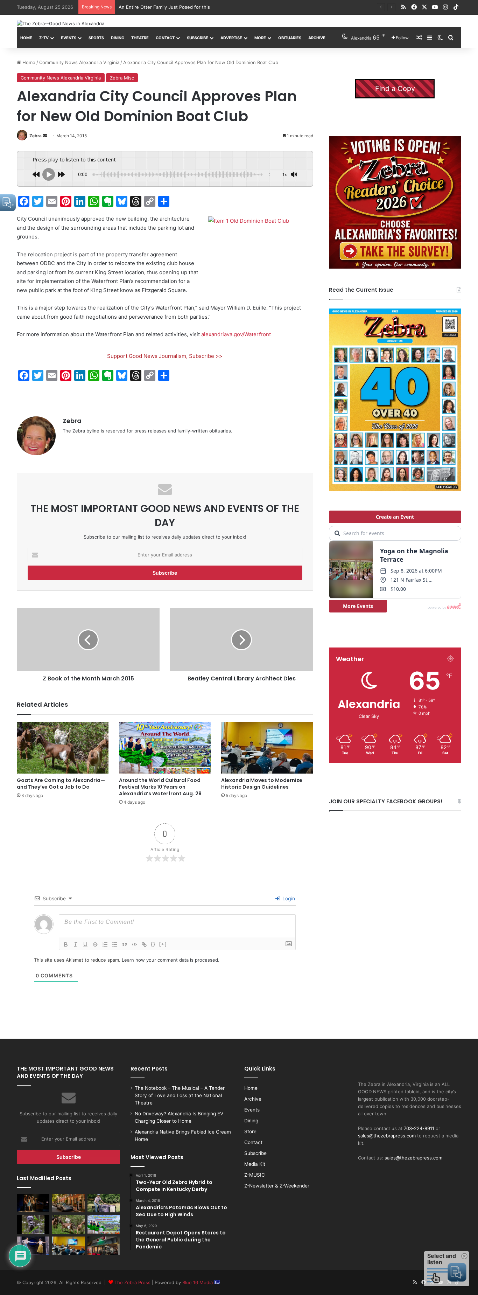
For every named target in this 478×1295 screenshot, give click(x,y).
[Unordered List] (115, 944)
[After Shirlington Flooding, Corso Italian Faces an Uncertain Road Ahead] (103, 1246)
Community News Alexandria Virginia (79, 62)
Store (250, 1131)
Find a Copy (395, 88)
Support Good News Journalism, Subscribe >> (165, 356)
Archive (316, 37)
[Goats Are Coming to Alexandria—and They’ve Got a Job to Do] (62, 748)
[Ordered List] (105, 944)
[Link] (144, 944)
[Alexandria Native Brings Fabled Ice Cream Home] (103, 1203)
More (260, 37)
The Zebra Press (132, 1282)
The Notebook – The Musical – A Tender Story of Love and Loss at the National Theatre (180, 1095)
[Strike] (95, 944)
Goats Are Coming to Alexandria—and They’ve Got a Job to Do (61, 783)
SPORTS (96, 37)
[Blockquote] (124, 944)
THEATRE (140, 37)
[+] (163, 944)
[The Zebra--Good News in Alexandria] (60, 23)
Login (288, 898)
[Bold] (66, 944)
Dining (117, 37)
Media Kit (254, 1164)
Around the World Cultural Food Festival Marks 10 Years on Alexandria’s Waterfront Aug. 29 (160, 787)
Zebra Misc (122, 78)
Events (68, 37)
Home (26, 37)
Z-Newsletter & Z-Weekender (276, 1186)
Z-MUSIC (254, 1175)
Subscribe (197, 37)
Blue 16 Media (198, 1282)
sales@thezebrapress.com (387, 1135)
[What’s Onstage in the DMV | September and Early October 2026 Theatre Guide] (33, 1246)
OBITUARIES (289, 37)
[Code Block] (134, 944)
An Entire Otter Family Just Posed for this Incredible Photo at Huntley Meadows (206, 7)
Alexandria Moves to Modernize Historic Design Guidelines (261, 783)
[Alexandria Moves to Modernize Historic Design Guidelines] (267, 748)
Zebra (35, 135)
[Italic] (75, 944)
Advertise (231, 37)
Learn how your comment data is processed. (170, 960)
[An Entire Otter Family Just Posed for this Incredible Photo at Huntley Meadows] (33, 1224)
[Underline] (85, 944)
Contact (165, 37)
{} (153, 944)
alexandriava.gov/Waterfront (236, 334)
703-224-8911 (419, 1128)
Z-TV (44, 37)
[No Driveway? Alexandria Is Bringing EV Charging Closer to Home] (68, 1203)
